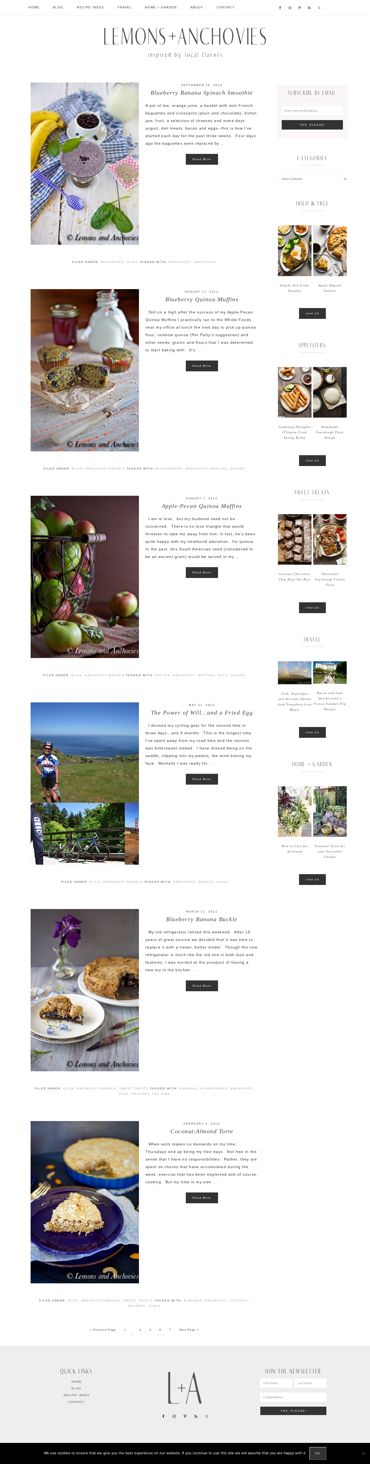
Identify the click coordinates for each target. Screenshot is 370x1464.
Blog (132, 261)
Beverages (113, 261)
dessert (141, 1093)
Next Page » (189, 1329)
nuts (223, 675)
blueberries (169, 468)
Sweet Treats (133, 1088)
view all (312, 313)
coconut (239, 1300)
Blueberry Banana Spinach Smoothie (202, 92)
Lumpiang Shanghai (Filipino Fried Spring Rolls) (294, 432)
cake (124, 1093)
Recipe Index (77, 1395)
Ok (317, 1453)
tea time (161, 1093)
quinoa (238, 468)
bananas (188, 1088)
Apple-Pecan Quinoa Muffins (202, 506)
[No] (363, 1453)
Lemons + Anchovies (185, 41)
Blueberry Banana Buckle (202, 919)
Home (77, 1381)
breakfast (180, 261)
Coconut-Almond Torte (201, 1131)
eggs (222, 881)
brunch (206, 881)
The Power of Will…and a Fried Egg (202, 712)
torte (154, 1305)
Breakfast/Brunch (105, 468)
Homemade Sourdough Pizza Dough (330, 432)
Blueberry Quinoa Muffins (201, 299)
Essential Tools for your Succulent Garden (330, 851)
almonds (193, 1300)
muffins (219, 468)
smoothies (205, 261)
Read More (202, 159)
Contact (76, 1401)
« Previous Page (103, 1329)
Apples (162, 675)
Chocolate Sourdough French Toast (330, 579)
